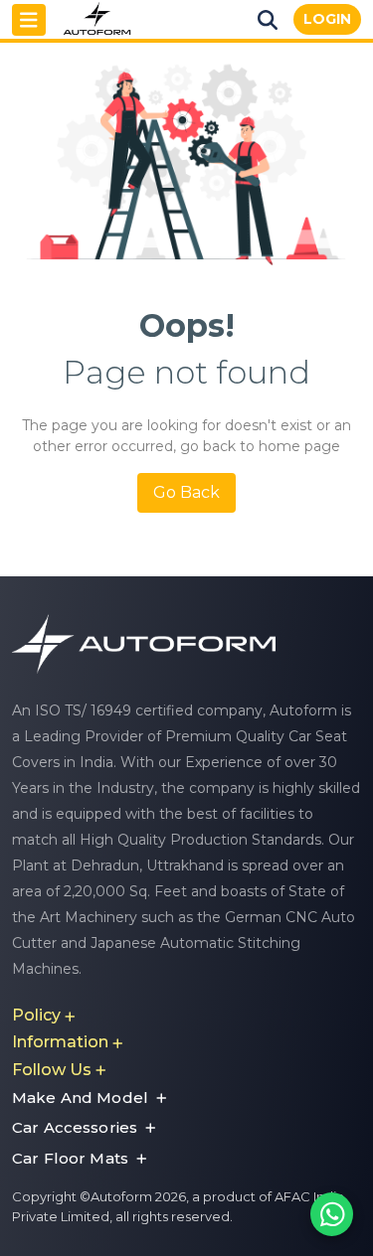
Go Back (186, 492)
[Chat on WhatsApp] (332, 1214)
